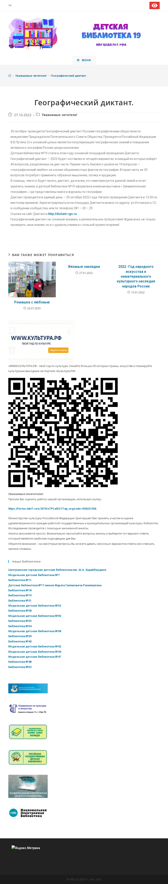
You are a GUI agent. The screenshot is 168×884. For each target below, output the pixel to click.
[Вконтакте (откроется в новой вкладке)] (10, 5)
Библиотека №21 (20, 600)
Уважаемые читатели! (59, 115)
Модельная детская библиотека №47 (34, 656)
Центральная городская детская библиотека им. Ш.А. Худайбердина (57, 569)
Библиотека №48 (20, 661)
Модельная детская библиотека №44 (34, 651)
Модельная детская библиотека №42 (34, 646)
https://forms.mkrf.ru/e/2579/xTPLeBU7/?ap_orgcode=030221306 (52, 508)
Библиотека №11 (20, 580)
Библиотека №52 (20, 667)
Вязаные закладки (84, 267)
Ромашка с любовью (32, 302)
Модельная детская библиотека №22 (34, 605)
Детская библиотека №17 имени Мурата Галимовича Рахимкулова (55, 585)
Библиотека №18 (20, 590)
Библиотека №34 (20, 626)
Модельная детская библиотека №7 (34, 575)
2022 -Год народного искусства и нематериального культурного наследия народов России (136, 276)
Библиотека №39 (20, 636)
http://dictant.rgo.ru (62, 214)
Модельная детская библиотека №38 (34, 631)
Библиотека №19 (20, 595)
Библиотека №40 (20, 641)
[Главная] (9, 75)
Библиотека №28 (20, 610)
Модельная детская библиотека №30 (34, 616)
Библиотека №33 (20, 621)
